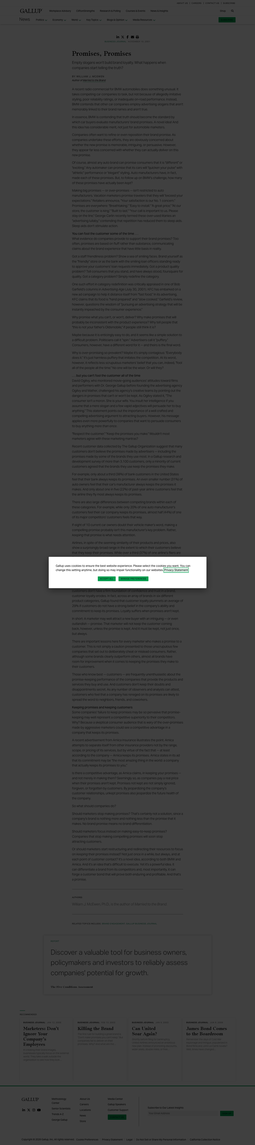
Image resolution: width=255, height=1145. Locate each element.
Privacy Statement (176, 570)
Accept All (106, 578)
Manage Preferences (133, 578)
